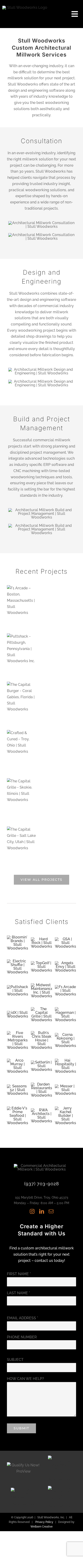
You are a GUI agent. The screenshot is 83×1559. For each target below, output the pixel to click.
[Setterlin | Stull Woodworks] (41, 1062)
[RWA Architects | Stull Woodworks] (41, 1110)
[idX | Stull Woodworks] (17, 1012)
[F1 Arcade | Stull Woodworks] (65, 987)
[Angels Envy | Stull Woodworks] (65, 963)
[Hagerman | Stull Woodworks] (65, 1009)
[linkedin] (41, 1211)
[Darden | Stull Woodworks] (41, 1084)
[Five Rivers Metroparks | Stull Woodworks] (17, 1033)
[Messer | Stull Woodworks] (65, 1086)
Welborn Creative (41, 1526)
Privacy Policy (44, 1522)
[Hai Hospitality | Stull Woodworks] (65, 1060)
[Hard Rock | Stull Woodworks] (41, 939)
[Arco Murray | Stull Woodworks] (17, 1060)
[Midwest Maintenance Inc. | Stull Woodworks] (41, 985)
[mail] (51, 1211)
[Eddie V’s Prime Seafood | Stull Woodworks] (17, 1108)
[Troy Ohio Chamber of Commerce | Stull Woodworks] (59, 1487)
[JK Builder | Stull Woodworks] (65, 1108)
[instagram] (32, 1211)
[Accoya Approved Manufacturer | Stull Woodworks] (23, 1489)
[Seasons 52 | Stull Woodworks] (17, 1086)
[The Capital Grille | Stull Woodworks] (41, 1009)
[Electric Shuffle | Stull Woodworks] (17, 961)
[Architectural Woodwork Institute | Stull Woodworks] (59, 1457)
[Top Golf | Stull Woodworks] (41, 963)
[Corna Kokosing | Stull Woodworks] (65, 1034)
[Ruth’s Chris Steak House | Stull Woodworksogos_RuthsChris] (41, 1033)
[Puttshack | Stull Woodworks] (17, 987)
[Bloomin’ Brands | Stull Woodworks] (17, 937)
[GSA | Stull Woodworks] (65, 939)
